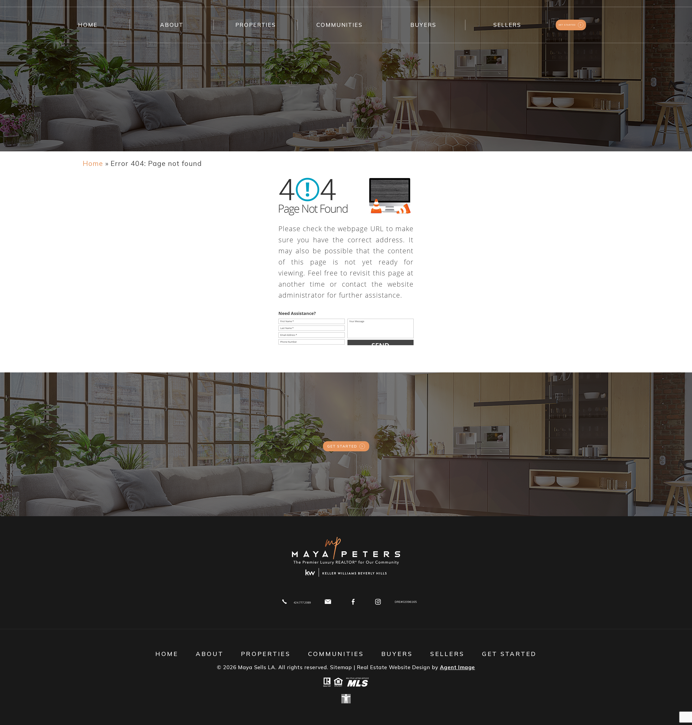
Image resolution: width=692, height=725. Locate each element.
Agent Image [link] (457, 667)
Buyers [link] (423, 24)
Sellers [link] (507, 24)
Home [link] (87, 24)
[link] (93, 163)
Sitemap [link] (341, 667)
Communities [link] (339, 24)
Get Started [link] (342, 446)
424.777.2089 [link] (302, 602)
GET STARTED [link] (567, 24)
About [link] (171, 24)
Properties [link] (255, 24)
